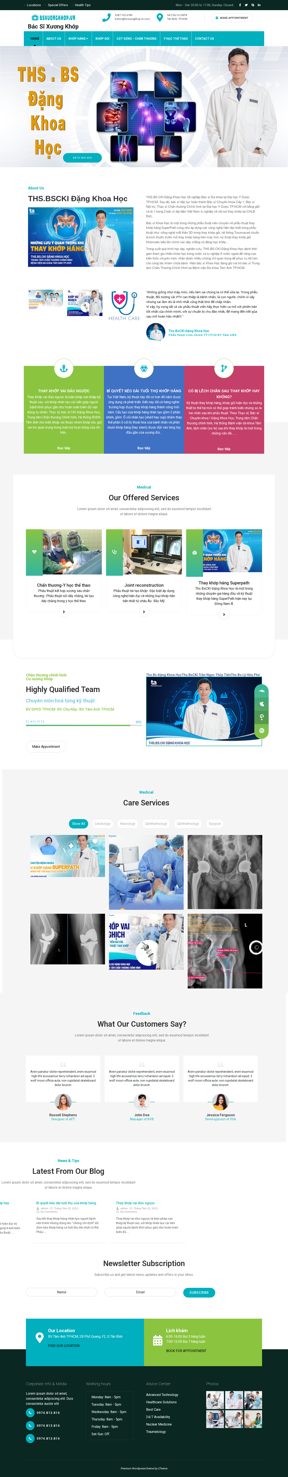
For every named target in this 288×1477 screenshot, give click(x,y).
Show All (78, 824)
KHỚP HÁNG (77, 38)
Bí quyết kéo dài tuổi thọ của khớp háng (66, 1203)
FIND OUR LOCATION (63, 1346)
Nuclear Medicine (159, 1424)
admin (44, 1208)
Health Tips (83, 5)
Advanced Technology (162, 1395)
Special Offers (58, 5)
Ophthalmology (156, 824)
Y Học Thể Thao (176, 38)
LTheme (162, 1468)
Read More (63, 612)
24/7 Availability (158, 1417)
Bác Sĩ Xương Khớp (53, 26)
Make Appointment (233, 17)
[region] (144, 106)
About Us (53, 38)
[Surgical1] (67, 856)
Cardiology (102, 824)
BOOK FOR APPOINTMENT (186, 1351)
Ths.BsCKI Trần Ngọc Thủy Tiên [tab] (206, 675)
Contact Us (204, 38)
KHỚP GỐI (102, 38)
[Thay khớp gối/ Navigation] (67, 939)
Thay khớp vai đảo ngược (135, 1203)
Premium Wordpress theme (137, 1468)
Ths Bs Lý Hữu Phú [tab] (245, 675)
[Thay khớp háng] (225, 872)
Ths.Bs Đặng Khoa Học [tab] (164, 675)
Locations (34, 5)
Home (35, 38)
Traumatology (156, 1432)
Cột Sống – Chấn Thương (136, 38)
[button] (63, 448)
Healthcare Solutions (161, 1402)
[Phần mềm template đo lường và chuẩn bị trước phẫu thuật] (225, 951)
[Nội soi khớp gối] (146, 872)
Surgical (215, 824)
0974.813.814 (48, 1413)
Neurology (127, 824)
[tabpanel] (204, 711)
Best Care (153, 1410)
